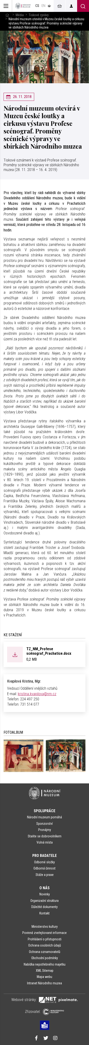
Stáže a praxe (45, 875)
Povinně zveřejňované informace (44, 933)
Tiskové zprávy (39, 15)
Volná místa (45, 842)
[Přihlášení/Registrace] (71, 6)
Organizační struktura (44, 901)
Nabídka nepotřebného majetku (45, 964)
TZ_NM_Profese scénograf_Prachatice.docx (48, 651)
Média (20, 15)
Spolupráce (44, 811)
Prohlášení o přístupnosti (44, 939)
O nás (44, 888)
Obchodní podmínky (44, 958)
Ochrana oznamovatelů (44, 952)
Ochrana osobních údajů (44, 945)
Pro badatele (44, 855)
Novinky (44, 894)
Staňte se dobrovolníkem (44, 836)
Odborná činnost (44, 868)
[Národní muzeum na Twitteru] (46, 1038)
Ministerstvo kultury (45, 926)
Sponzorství (44, 823)
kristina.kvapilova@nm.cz (37, 694)
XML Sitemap (44, 970)
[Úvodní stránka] (23, 6)
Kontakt (44, 913)
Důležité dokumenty (44, 907)
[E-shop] (59, 6)
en (43, 6)
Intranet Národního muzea (44, 983)
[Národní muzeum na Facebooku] (36, 1038)
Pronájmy (44, 830)
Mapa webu (44, 977)
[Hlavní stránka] (7, 15)
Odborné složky (44, 862)
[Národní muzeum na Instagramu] (55, 1038)
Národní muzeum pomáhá (44, 817)
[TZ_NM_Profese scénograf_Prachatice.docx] (15, 654)
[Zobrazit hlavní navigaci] (6, 6)
